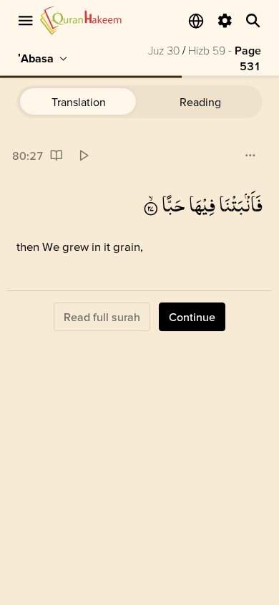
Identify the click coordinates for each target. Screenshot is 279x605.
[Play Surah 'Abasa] (83, 155)
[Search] (253, 20)
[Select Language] (196, 20)
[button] (241, 205)
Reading (200, 101)
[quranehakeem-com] (81, 20)
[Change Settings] (224, 20)
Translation (79, 101)
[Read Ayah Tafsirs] (56, 155)
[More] (250, 155)
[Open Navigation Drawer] (25, 20)
